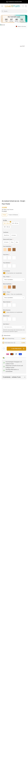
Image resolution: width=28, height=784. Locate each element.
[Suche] (2, 11)
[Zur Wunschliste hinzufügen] (4, 349)
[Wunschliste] (23, 6)
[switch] (4, 273)
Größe (5, 220)
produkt (4, 211)
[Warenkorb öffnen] (26, 6)
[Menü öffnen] (2, 6)
